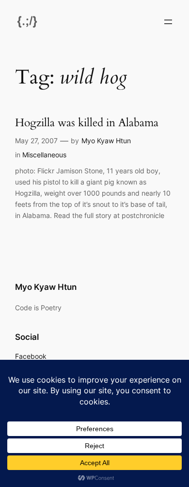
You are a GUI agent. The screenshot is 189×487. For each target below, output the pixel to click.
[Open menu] (168, 22)
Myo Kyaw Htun (106, 140)
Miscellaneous (44, 155)
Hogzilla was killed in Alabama (86, 122)
